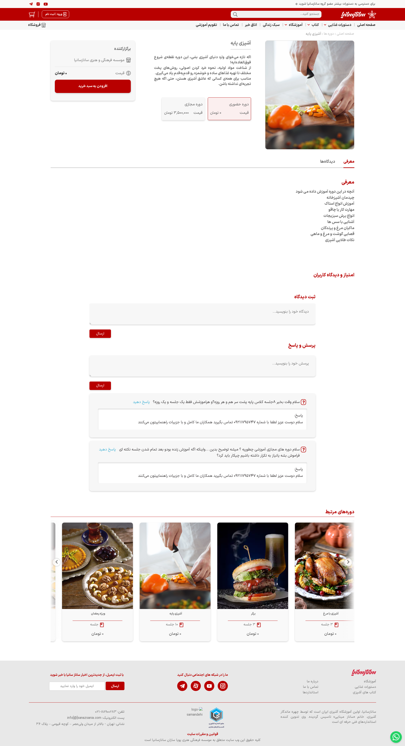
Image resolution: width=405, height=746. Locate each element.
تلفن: (109, 711)
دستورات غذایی (339, 25)
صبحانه (86, 614)
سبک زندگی (271, 25)
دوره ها (329, 33)
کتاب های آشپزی (364, 692)
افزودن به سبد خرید (92, 86)
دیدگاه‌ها (327, 162)
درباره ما (312, 681)
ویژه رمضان (164, 614)
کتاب (315, 25)
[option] (315, 582)
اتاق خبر (251, 25)
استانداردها (310, 692)
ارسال (100, 333)
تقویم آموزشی (206, 25)
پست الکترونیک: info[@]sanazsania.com (95, 717)
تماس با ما (231, 25)
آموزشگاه (295, 25)
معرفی (348, 162)
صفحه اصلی (366, 25)
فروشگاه (34, 25)
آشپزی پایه (313, 33)
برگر (319, 614)
